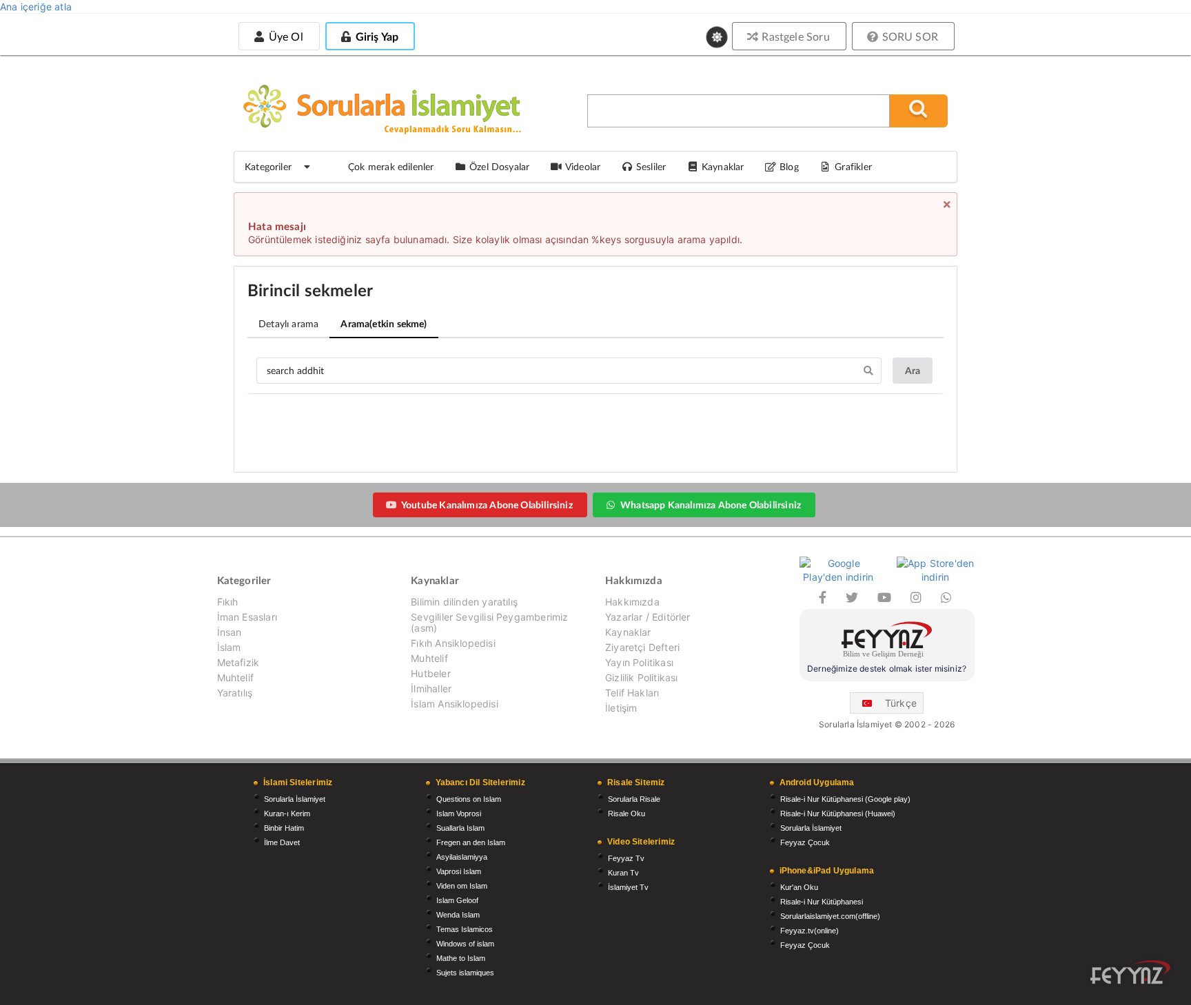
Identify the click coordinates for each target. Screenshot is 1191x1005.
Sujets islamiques (465, 972)
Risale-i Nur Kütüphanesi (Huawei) (837, 813)
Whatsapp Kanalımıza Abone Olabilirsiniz (710, 504)
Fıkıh (227, 602)
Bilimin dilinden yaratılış (464, 602)
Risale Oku (626, 813)
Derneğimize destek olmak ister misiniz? (886, 668)
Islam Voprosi (458, 813)
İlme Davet (282, 842)
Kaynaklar (628, 632)
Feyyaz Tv (626, 858)
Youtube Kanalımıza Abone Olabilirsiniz (487, 504)
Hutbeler (430, 673)
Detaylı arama (288, 323)
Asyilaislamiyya (461, 857)
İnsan (229, 632)
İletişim (621, 708)
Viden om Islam (461, 886)
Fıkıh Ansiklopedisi (453, 643)
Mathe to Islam (460, 958)
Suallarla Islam (460, 828)
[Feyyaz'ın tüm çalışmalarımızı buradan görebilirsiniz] (1130, 972)
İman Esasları (247, 617)
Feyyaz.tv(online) (809, 930)
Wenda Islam (458, 915)
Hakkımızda (632, 602)
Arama (383, 323)
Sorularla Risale (634, 799)
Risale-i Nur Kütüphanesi (821, 902)
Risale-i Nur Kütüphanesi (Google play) (845, 799)
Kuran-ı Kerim (287, 813)
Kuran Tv (623, 873)
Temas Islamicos (464, 929)
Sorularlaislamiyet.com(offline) (830, 916)
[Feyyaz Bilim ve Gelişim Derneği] (887, 641)
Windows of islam (465, 944)
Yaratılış (235, 692)
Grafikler (853, 166)
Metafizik (238, 662)
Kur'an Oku (799, 887)
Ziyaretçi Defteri (642, 647)
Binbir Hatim (284, 828)
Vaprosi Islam (458, 871)
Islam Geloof (457, 900)
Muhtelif (235, 677)
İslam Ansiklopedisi (454, 703)
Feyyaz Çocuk (805, 842)
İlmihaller (431, 688)
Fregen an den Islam (470, 842)
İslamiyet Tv (628, 887)
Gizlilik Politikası (641, 677)
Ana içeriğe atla (36, 6)
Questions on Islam (468, 799)
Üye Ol (284, 36)
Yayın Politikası (639, 662)
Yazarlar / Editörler (648, 617)
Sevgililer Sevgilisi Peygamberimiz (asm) (489, 622)
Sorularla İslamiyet (294, 799)
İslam (229, 647)
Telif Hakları (632, 692)
